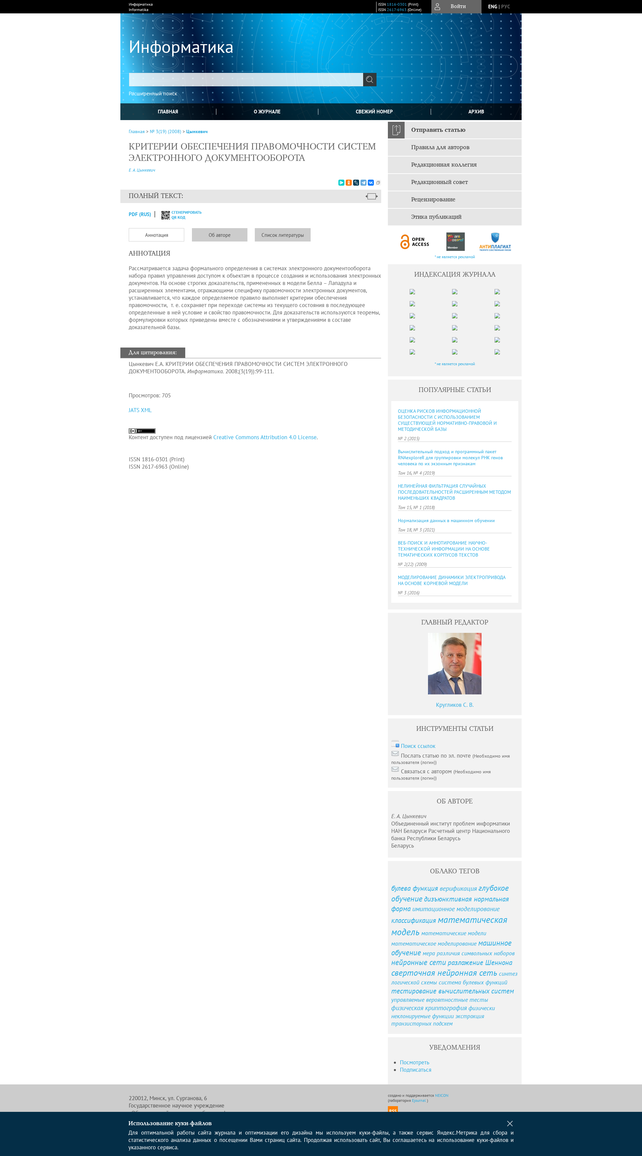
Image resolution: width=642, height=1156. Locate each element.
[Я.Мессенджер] (341, 183)
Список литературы (282, 235)
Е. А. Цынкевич (142, 170)
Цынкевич (197, 131)
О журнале (267, 111)
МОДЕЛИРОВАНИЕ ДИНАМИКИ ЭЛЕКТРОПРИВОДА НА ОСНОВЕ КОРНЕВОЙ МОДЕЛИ (451, 580)
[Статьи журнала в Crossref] (455, 241)
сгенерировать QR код (182, 215)
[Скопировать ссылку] (378, 183)
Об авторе (220, 235)
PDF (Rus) (140, 214)
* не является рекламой (455, 256)
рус (505, 6)
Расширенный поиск (153, 93)
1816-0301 (397, 4)
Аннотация (156, 235)
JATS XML (140, 410)
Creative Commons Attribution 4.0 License (265, 437)
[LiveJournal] (356, 183)
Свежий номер (374, 111)
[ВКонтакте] (371, 183)
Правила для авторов (440, 147)
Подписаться (415, 1069)
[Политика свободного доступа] (415, 241)
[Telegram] (363, 183)
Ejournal (419, 1100)
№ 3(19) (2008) (165, 131)
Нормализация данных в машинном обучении (446, 520)
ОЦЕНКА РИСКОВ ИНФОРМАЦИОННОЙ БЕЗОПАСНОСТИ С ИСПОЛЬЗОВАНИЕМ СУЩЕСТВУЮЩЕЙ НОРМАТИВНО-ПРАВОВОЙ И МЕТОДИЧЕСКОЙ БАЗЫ (447, 420)
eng (492, 6)
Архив (476, 111)
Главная (168, 111)
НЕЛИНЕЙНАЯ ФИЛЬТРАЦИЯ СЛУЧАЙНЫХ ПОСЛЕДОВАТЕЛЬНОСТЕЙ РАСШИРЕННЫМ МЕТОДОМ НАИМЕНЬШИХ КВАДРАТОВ (454, 492)
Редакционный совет (439, 182)
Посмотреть (414, 1062)
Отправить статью (438, 130)
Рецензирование (433, 200)
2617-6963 (397, 9)
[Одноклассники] (349, 183)
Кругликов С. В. (455, 704)
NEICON (441, 1095)
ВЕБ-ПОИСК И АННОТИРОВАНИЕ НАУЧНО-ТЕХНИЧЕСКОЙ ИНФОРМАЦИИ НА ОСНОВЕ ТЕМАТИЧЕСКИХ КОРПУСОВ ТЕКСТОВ (444, 549)
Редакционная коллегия (444, 165)
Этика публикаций (436, 217)
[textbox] (246, 79)
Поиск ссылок (418, 746)
